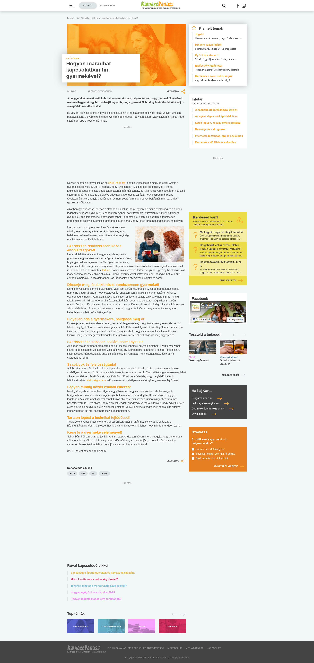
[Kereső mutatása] (224, 5)
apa (83, 473)
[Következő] (181, 614)
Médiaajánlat (194, 648)
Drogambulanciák (202, 398)
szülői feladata (116, 183)
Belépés (87, 5)
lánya (104, 473)
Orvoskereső (199, 413)
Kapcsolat (214, 648)
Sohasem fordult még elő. (210, 449)
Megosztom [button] (173, 91)
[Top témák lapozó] (126, 614)
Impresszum (174, 648)
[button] (238, 5)
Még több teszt (230, 375)
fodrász (106, 270)
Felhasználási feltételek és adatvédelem (136, 648)
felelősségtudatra (96, 380)
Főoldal (70, 18)
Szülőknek (87, 18)
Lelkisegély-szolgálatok (206, 403)
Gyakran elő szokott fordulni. (212, 458)
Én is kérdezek (228, 280)
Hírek (78, 18)
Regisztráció (107, 5)
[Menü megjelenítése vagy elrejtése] (71, 5)
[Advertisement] (126, 523)
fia (93, 473)
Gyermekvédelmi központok (208, 408)
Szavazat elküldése (225, 466)
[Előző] (173, 614)
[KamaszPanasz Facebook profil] (218, 311)
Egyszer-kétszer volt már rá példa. (215, 453)
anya (72, 473)
